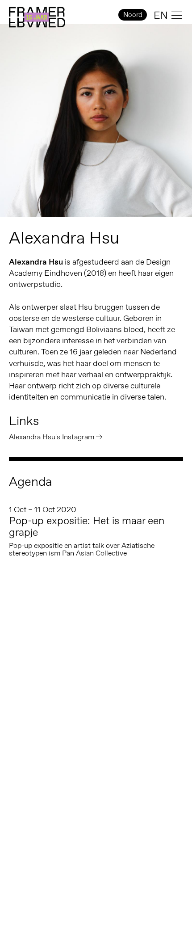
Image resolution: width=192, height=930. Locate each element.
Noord (132, 14)
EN (161, 15)
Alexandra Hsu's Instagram (51, 437)
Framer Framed (37, 17)
